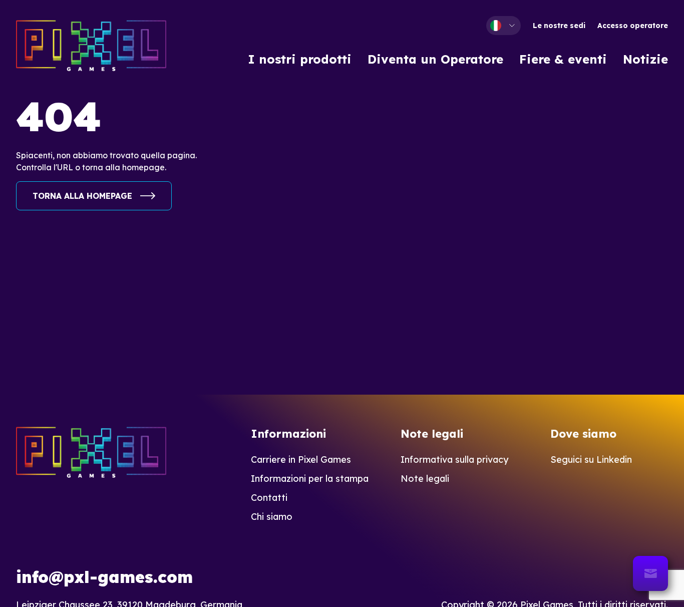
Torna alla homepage (82, 196)
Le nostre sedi (559, 25)
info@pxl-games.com (104, 577)
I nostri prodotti (300, 59)
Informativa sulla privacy (454, 459)
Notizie (645, 59)
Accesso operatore (632, 25)
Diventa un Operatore (435, 59)
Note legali (425, 478)
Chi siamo (271, 516)
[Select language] (503, 25)
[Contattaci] (650, 573)
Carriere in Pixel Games (301, 459)
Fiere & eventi (563, 59)
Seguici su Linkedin (591, 459)
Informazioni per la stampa (310, 478)
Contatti (269, 497)
